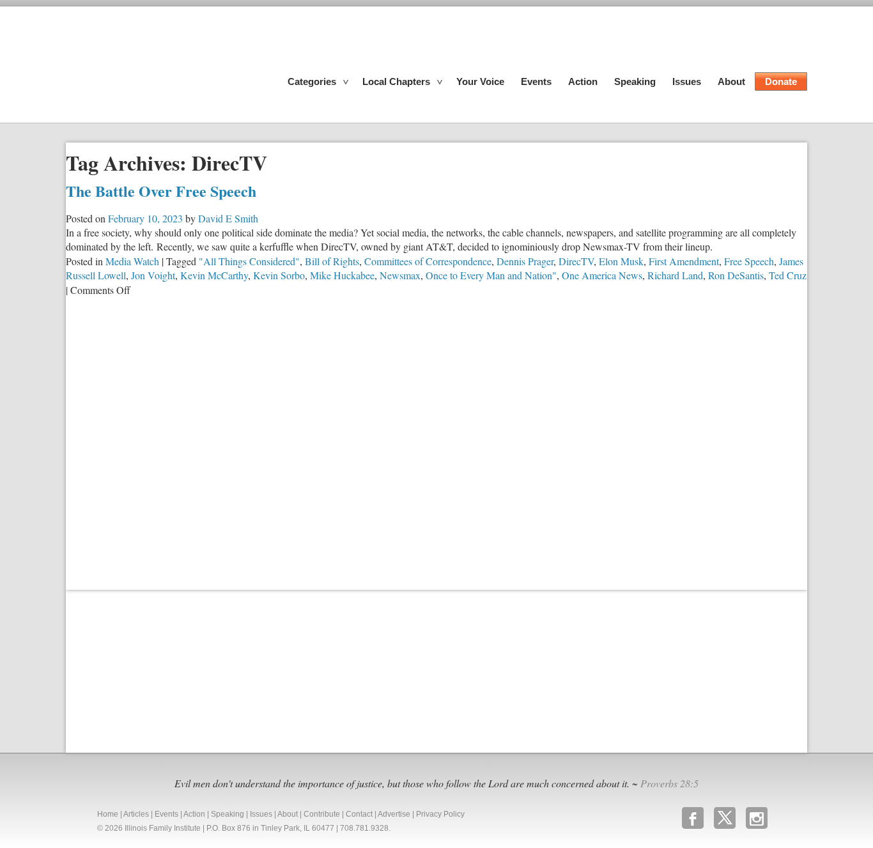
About (731, 81)
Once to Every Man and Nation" (491, 275)
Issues (686, 81)
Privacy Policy (440, 814)
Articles (136, 814)
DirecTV (576, 261)
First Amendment (684, 261)
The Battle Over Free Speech (161, 191)
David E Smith (228, 218)
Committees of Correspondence (427, 261)
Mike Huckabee (342, 275)
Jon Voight (153, 275)
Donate (781, 81)
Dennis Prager (525, 261)
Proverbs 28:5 (669, 783)
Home (107, 814)
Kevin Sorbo (279, 275)
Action (583, 81)
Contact (359, 814)
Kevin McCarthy (214, 275)
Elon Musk (621, 261)
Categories (312, 81)
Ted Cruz (788, 275)
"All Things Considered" (249, 261)
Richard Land (675, 275)
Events (536, 81)
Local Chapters (396, 81)
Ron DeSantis (736, 275)
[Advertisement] (162, 670)
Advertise (394, 814)
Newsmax (400, 275)
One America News (602, 275)
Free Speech (749, 261)
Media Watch (132, 261)
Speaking (635, 81)
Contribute (322, 814)
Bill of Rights (332, 261)
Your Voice (480, 81)
